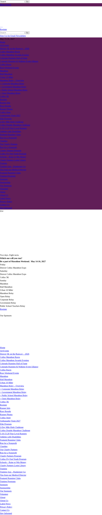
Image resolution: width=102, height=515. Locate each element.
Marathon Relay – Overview (12, 80)
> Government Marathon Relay (13, 87)
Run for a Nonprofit (8, 138)
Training (3, 163)
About (2, 192)
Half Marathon (6, 74)
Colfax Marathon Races (10, 52)
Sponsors (4, 179)
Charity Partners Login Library (13, 160)
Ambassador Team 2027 (10, 115)
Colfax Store (5, 112)
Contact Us (4, 205)
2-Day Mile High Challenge (12, 122)
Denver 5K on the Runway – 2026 (14, 48)
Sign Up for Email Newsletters (13, 36)
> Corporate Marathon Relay (12, 83)
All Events (4, 45)
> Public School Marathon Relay (13, 90)
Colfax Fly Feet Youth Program (13, 154)
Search (8, 5)
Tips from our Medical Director (13, 170)
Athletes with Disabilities (10, 131)
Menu (2, 5)
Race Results (5, 106)
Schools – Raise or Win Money (13, 157)
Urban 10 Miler (6, 77)
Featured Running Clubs (10, 134)
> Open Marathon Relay (10, 93)
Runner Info (5, 103)
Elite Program (6, 119)
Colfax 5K (4, 96)
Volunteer (4, 189)
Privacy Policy (6, 201)
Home (2, 42)
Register (3, 29)
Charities (3, 141)
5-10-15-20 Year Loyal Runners (13, 128)
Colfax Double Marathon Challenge (15, 125)
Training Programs (8, 176)
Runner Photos (6, 109)
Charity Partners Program (10, 150)
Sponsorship (5, 182)
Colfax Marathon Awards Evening (14, 55)
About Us (4, 195)
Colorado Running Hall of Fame (13, 58)
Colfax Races (5, 64)
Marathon (4, 71)
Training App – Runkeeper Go (13, 166)
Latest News (5, 198)
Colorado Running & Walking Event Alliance (19, 61)
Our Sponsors (6, 185)
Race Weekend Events (9, 68)
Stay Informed (6, 208)
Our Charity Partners (8, 144)
